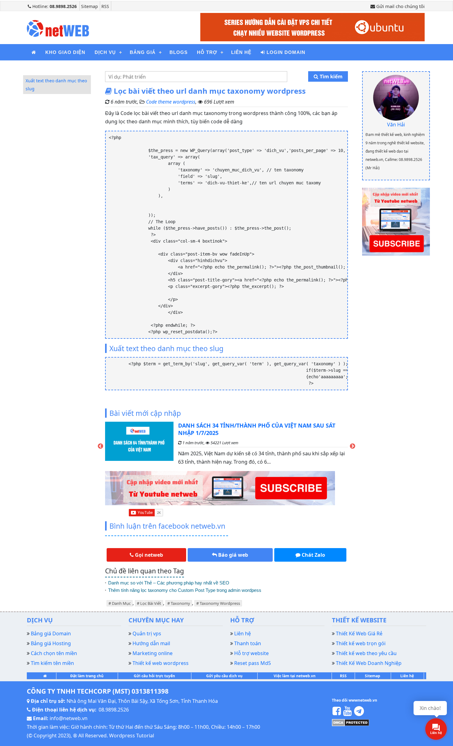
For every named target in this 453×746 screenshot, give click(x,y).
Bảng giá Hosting (51, 643)
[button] (146, 555)
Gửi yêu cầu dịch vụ (224, 675)
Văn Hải (396, 124)
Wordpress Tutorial (131, 735)
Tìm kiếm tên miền (52, 663)
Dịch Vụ (105, 52)
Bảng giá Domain (51, 633)
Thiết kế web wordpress (161, 663)
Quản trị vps (147, 633)
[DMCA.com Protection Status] (350, 722)
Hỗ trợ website (251, 653)
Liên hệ (407, 675)
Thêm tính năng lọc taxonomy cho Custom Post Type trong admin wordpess (185, 590)
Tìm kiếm (330, 76)
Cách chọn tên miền (54, 653)
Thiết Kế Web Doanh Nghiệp (369, 663)
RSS (105, 6)
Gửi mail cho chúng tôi (400, 6)
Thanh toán (247, 643)
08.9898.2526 (114, 709)
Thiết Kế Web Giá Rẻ (359, 633)
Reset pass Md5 (252, 663)
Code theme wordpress (170, 101)
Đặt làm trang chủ (87, 675)
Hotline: (54, 6)
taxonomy (180, 603)
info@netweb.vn (69, 718)
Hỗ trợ (207, 52)
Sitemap (89, 6)
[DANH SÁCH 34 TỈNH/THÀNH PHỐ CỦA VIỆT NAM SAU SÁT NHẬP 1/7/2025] (139, 446)
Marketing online (153, 653)
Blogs (178, 52)
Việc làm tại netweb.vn (295, 675)
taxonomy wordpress (220, 603)
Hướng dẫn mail (151, 643)
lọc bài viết (150, 603)
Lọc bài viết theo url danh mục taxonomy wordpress (209, 91)
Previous (100, 446)
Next (352, 446)
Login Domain (285, 52)
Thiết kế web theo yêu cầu (366, 653)
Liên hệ (241, 52)
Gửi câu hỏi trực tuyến (154, 675)
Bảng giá (143, 52)
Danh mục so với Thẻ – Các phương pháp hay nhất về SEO (168, 582)
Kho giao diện (65, 52)
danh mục (121, 603)
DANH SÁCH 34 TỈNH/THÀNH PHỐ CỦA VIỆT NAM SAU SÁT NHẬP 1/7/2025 (256, 429)
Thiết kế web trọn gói (361, 643)
